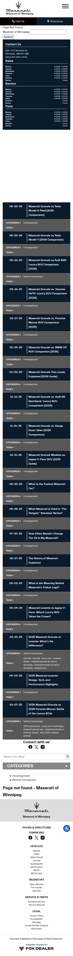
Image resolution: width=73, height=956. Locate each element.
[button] (66, 828)
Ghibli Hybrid (36, 857)
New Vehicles (36, 884)
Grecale (27, 658)
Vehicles (36, 846)
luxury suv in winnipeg (53, 726)
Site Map (36, 922)
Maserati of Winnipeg (16, 31)
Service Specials (37, 905)
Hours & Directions (36, 827)
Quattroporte (36, 864)
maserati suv (40, 668)
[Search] (67, 756)
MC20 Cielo (36, 873)
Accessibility (36, 919)
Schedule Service (36, 902)
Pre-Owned (36, 887)
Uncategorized (21, 775)
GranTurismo (36, 867)
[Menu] (65, 7)
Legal (36, 911)
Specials (36, 891)
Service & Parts (36, 897)
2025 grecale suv (32, 726)
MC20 (37, 870)
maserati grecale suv (33, 729)
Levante (36, 658)
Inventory (36, 879)
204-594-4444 (19, 57)
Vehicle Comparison (24, 779)
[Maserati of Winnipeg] (18, 6)
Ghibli (36, 854)
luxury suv (47, 658)
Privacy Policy (36, 916)
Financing (36, 832)
